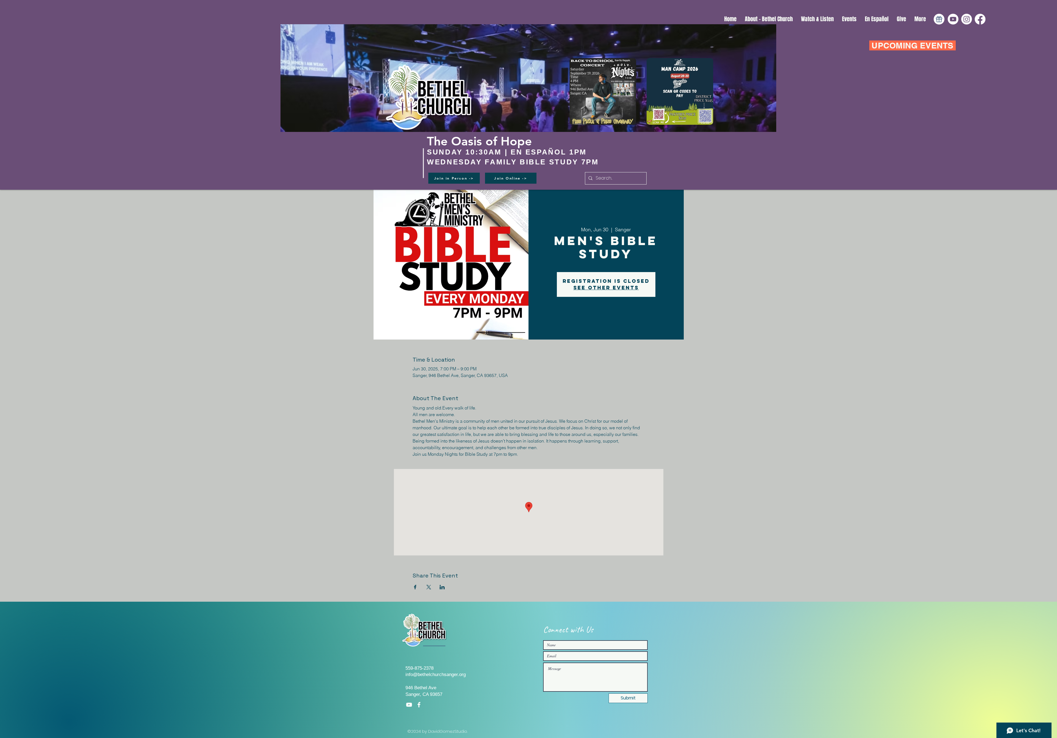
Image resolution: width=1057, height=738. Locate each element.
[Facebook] (980, 19)
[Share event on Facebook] (415, 587)
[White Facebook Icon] (419, 704)
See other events (606, 287)
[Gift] (939, 19)
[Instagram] (966, 19)
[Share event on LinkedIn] (442, 587)
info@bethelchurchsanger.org (435, 674)
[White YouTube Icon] (409, 704)
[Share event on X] (428, 587)
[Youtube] (953, 19)
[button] (817, 19)
